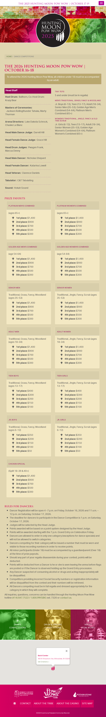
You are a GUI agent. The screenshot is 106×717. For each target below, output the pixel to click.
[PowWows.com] (53, 694)
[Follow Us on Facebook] (15, 703)
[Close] (66, 651)
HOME (9, 57)
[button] (53, 668)
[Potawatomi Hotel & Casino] (82, 694)
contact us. (66, 598)
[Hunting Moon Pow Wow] (53, 30)
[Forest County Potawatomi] (23, 694)
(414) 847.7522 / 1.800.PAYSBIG (29, 598)
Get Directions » (43, 662)
